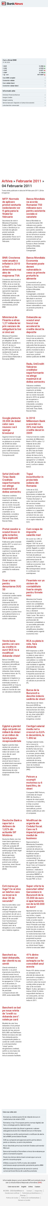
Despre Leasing (8, 100)
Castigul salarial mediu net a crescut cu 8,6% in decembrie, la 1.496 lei (35, 732)
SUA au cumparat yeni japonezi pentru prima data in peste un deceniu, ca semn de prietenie (22, 1141)
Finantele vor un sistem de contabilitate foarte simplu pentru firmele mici (35, 588)
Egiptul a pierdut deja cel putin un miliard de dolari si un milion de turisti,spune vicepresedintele (11, 734)
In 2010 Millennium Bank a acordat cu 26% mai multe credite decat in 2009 (35, 425)
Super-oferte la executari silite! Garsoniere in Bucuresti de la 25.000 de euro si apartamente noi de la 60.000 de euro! (35, 896)
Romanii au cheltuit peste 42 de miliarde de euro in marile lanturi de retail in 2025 (21, 1118)
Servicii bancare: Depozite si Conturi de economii (18, 103)
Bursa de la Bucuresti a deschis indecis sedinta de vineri (35, 694)
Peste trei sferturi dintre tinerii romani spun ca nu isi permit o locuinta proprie (22, 1158)
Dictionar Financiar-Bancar (11, 95)
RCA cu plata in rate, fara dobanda (35, 643)
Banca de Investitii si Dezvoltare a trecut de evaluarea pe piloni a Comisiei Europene (24, 1153)
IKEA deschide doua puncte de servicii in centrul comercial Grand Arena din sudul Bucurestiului (20, 1170)
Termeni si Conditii (24, 1200)
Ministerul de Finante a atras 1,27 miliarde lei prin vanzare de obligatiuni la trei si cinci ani (11, 325)
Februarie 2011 (28, 181)
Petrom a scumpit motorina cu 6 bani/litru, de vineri (34, 782)
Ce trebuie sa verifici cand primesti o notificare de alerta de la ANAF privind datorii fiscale (23, 1135)
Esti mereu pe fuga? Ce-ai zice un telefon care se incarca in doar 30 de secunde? (11, 893)
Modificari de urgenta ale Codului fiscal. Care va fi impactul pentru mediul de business (35, 829)
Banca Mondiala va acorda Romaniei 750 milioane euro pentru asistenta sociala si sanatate (35, 207)
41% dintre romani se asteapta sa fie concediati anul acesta (35, 960)
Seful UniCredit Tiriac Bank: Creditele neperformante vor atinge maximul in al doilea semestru (11, 482)
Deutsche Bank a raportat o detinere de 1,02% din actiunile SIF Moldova (12, 828)
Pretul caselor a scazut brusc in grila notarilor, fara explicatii (11, 533)
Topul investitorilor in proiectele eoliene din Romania (34, 479)
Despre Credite (7, 97)
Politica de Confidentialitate (30, 1198)
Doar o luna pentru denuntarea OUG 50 (11, 585)
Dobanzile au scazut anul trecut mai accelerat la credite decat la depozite (35, 325)
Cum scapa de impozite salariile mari (34, 532)
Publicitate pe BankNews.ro (31, 1193)
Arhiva (7, 181)
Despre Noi (38, 1191)
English (23, 1187)
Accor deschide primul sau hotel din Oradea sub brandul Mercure (23, 1147)
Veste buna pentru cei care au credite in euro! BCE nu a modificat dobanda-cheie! (11, 648)
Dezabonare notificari (12, 1193)
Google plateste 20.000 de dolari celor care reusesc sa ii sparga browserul (11, 425)
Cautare (37, 1187)
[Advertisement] (24, 32)
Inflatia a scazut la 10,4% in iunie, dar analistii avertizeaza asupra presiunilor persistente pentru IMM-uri (23, 1164)
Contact (29, 1191)
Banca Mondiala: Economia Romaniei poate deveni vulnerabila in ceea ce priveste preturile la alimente (35, 268)
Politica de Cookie (12, 1198)
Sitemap (23, 1195)
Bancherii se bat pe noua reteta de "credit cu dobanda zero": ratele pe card (11, 1013)
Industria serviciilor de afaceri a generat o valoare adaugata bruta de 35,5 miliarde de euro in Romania (22, 1130)
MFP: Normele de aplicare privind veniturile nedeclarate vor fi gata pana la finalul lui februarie (11, 207)
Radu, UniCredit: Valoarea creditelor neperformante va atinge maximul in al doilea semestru (35, 372)
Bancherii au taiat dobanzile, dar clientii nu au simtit (11, 959)
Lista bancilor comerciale (11, 105)
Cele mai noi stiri (13, 1187)
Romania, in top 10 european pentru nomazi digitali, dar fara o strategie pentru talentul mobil (23, 1124)
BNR (39, 1182)
